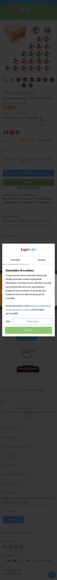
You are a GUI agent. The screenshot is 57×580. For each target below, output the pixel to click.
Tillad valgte (32, 321)
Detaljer (42, 260)
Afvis (8, 321)
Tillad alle (28, 330)
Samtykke (15, 260)
